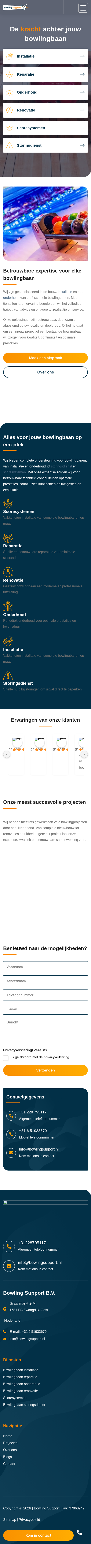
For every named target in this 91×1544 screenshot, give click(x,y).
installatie (65, 292)
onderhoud (11, 297)
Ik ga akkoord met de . (41, 1057)
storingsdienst (61, 466)
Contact (9, 1464)
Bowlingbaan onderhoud (21, 1384)
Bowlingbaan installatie (20, 1370)
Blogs (7, 1457)
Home (7, 1436)
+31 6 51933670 (33, 1131)
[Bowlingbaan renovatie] (45, 584)
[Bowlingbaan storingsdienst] (45, 685)
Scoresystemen (14, 1398)
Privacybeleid (29, 1520)
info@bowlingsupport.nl (39, 1149)
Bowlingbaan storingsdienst (24, 1405)
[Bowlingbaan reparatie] (45, 550)
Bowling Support (46, 1508)
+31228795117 (32, 1243)
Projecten (10, 1443)
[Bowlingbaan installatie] (45, 653)
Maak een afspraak (45, 358)
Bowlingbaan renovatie (20, 1391)
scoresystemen (14, 472)
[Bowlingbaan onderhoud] (45, 618)
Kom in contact (38, 1535)
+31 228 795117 (33, 1112)
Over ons (45, 372)
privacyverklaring (56, 1057)
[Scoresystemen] (45, 516)
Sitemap (9, 1520)
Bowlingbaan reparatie (20, 1377)
